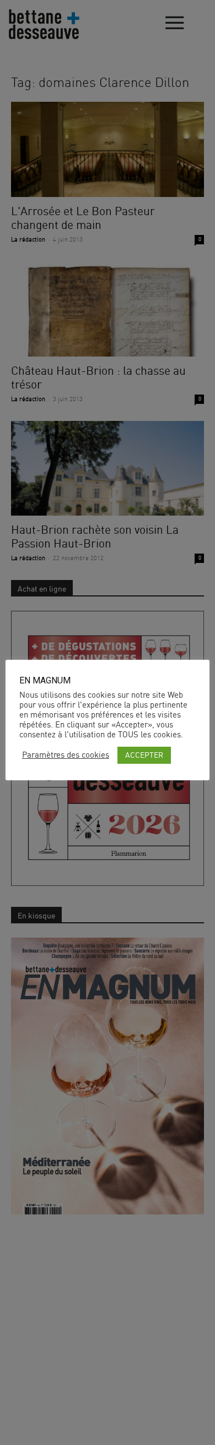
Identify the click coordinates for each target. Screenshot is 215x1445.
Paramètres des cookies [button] (65, 755)
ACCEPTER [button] (144, 754)
